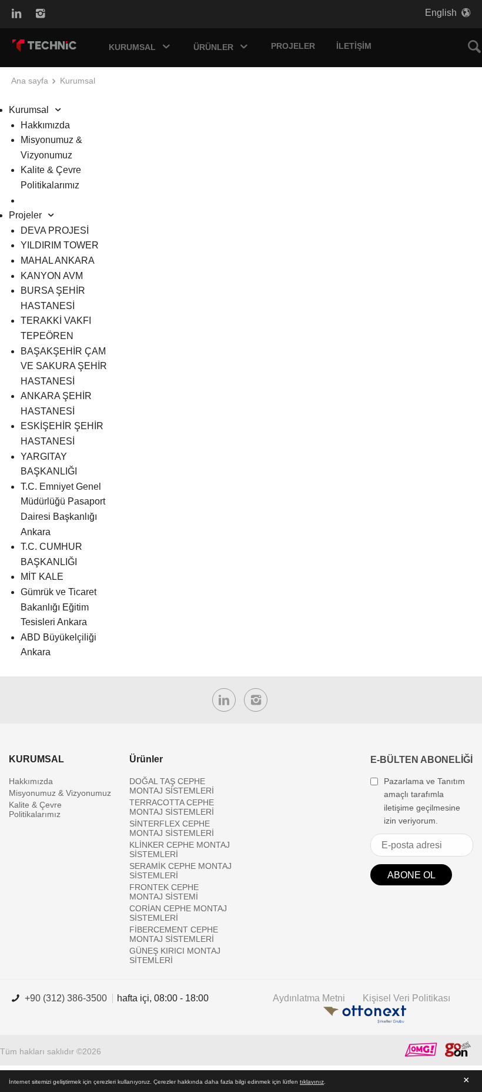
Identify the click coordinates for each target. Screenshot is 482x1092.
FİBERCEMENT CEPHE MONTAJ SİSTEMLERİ (173, 934)
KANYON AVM (52, 276)
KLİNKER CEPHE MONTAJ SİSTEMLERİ (179, 849)
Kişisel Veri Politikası (406, 998)
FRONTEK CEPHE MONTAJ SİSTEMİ (164, 891)
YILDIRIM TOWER (60, 245)
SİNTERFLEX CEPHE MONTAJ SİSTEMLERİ (171, 828)
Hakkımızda (45, 125)
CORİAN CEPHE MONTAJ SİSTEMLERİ (178, 913)
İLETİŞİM (353, 46)
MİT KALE (42, 577)
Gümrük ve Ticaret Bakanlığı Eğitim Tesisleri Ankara (58, 607)
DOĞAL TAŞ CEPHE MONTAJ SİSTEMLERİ (171, 785)
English (441, 13)
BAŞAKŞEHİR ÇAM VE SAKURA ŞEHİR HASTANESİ (64, 366)
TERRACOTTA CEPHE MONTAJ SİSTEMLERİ (171, 807)
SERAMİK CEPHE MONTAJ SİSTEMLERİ (180, 870)
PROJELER (293, 46)
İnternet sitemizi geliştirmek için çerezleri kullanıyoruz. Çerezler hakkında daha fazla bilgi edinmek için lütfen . (167, 1081)
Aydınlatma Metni (309, 998)
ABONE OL (411, 875)
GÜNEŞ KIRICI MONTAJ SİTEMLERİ (174, 955)
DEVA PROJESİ (55, 230)
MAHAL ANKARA (58, 260)
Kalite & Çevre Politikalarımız (35, 809)
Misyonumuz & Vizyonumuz (60, 793)
